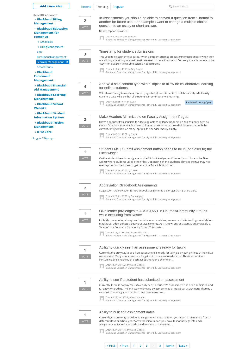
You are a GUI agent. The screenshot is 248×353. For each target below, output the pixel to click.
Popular (119, 7)
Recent (86, 7)
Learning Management (52, 62)
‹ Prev (124, 345)
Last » (183, 345)
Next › (170, 345)
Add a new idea (51, 6)
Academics (46, 42)
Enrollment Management (51, 57)
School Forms (45, 67)
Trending (102, 7)
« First (111, 345)
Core (40, 52)
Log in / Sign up (43, 138)
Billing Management (51, 47)
